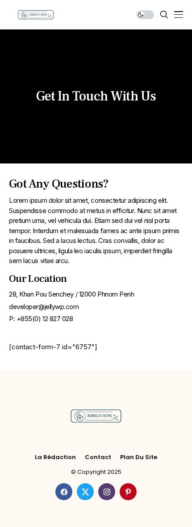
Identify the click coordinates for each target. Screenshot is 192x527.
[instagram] (106, 491)
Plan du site (138, 457)
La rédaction (55, 457)
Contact (98, 457)
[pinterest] (128, 491)
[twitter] (85, 491)
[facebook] (63, 491)
